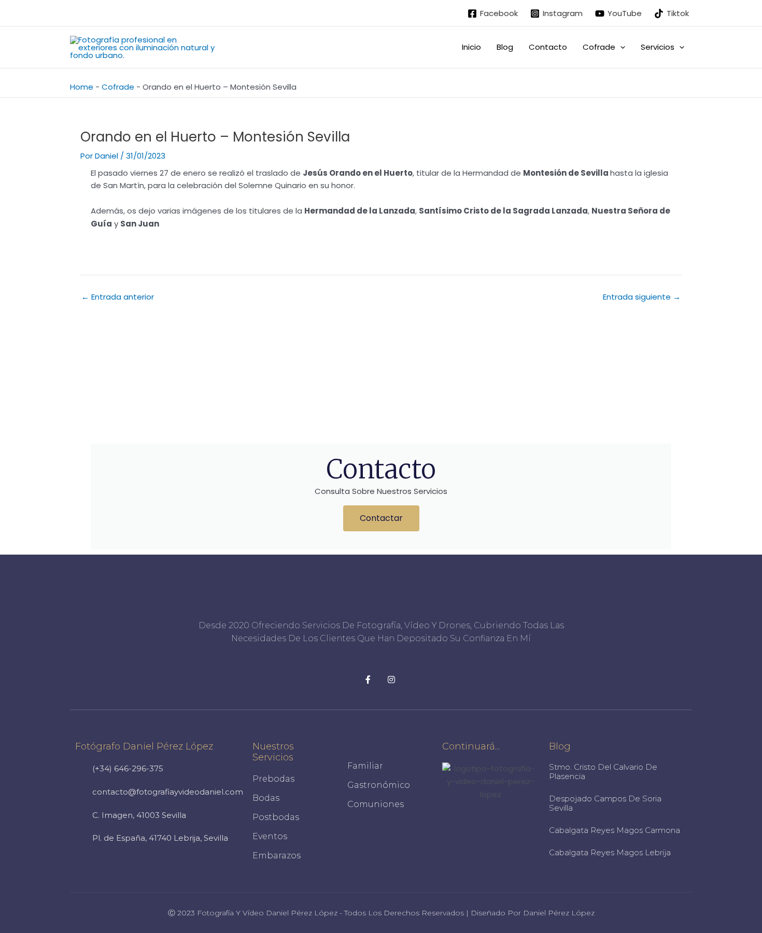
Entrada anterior (117, 297)
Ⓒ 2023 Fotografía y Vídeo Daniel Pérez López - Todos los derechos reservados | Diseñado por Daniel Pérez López (381, 912)
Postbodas (275, 817)
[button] (620, 47)
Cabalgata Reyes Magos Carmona (614, 830)
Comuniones (375, 804)
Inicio (471, 46)
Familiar (365, 766)
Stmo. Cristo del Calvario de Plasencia (603, 771)
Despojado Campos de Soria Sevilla (605, 803)
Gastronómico (378, 785)
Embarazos (276, 855)
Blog (505, 46)
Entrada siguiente (642, 297)
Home (81, 86)
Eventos (269, 836)
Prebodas (273, 779)
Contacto (548, 46)
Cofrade (118, 86)
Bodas (265, 798)
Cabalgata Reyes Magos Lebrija (610, 852)
